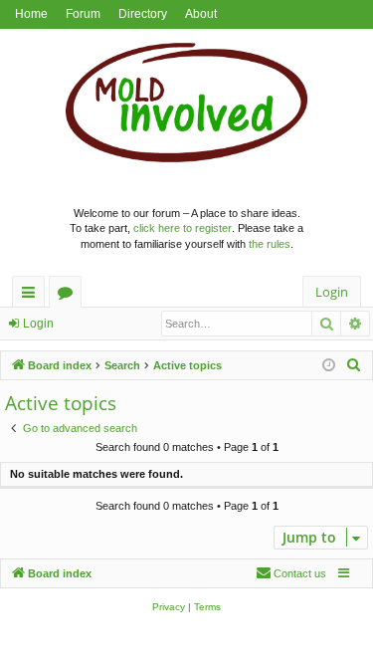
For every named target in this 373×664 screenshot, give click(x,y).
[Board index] (186, 107)
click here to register (182, 228)
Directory (142, 14)
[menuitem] (354, 365)
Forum (83, 14)
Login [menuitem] (331, 292)
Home (31, 14)
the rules (269, 244)
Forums (69, 295)
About (201, 14)
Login (38, 324)
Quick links (32, 295)
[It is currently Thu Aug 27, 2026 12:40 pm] (328, 365)
